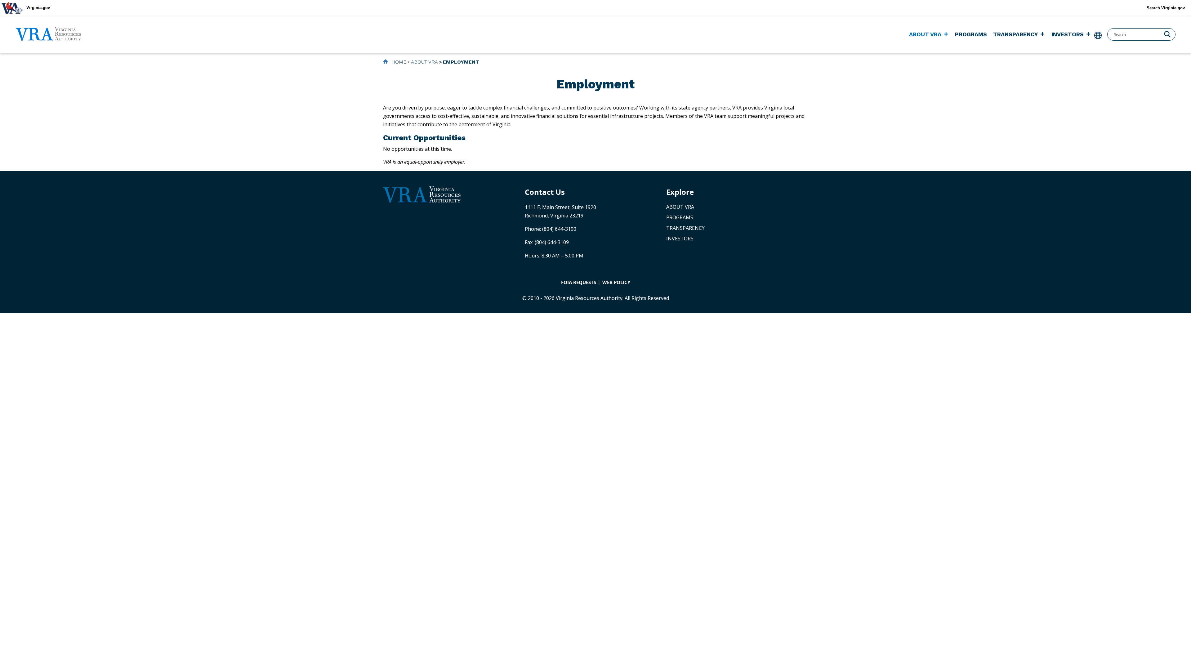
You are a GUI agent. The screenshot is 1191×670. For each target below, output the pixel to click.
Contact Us (545, 192)
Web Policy (616, 282)
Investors (1067, 34)
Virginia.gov (38, 7)
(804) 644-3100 (559, 229)
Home (398, 62)
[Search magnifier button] (1167, 33)
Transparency (1015, 34)
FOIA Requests (578, 282)
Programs (971, 34)
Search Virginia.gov (1166, 8)
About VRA (925, 34)
